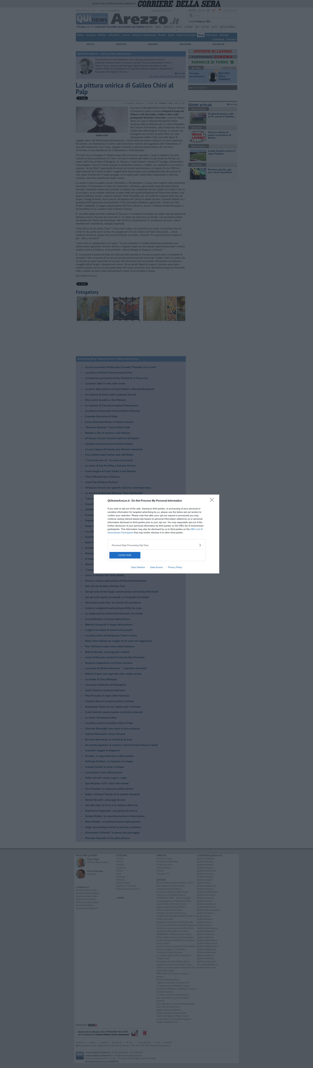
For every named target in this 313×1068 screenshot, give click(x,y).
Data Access (156, 567)
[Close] (213, 501)
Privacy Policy (175, 567)
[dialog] (156, 534)
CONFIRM (124, 555)
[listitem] (156, 545)
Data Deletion (138, 567)
